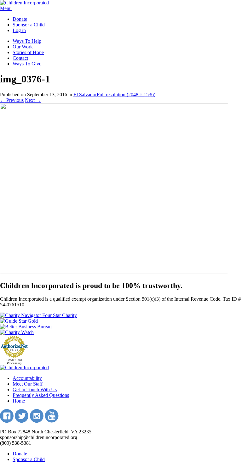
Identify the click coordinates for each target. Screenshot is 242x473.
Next (33, 100)
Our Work (23, 46)
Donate (20, 19)
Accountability (27, 378)
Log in (19, 30)
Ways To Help (27, 41)
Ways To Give (27, 63)
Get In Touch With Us (35, 389)
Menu (6, 8)
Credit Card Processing (14, 362)
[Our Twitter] (22, 421)
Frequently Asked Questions (41, 395)
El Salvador (85, 94)
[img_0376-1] (114, 272)
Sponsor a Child (29, 24)
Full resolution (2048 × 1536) (126, 94)
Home (19, 400)
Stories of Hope (28, 52)
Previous (12, 100)
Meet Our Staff (28, 384)
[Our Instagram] (37, 421)
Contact (20, 58)
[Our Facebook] (7, 421)
